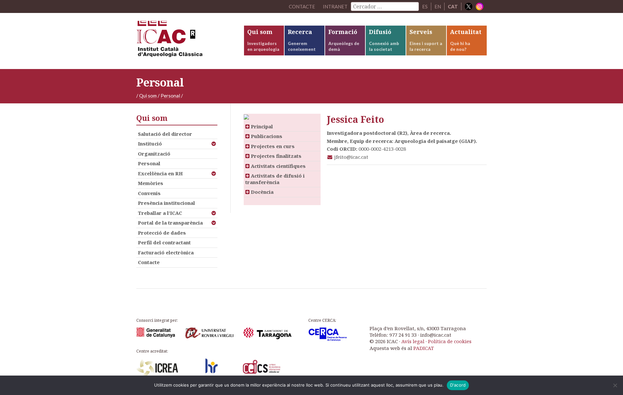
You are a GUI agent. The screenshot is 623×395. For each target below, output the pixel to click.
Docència (262, 192)
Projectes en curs (272, 146)
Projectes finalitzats (275, 156)
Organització (154, 153)
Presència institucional (166, 203)
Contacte (149, 262)
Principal (261, 126)
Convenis (149, 193)
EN (437, 6)
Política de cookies (449, 341)
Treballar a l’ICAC (160, 213)
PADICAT (423, 348)
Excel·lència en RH (160, 173)
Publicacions (266, 136)
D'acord (458, 385)
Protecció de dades (162, 232)
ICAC (185, 41)
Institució (150, 143)
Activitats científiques (278, 166)
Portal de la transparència (170, 222)
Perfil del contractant (164, 242)
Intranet (335, 6)
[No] (615, 385)
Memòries (150, 183)
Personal (170, 96)
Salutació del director (165, 134)
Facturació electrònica (166, 252)
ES (425, 6)
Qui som (148, 96)
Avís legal (412, 341)
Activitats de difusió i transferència (275, 178)
